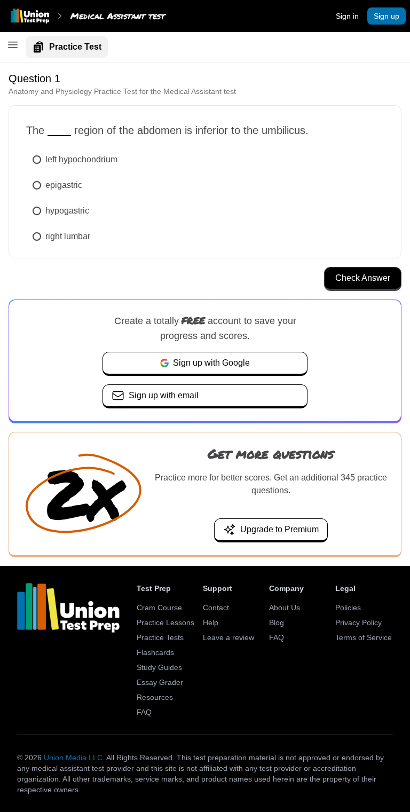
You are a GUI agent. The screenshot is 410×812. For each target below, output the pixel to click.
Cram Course (159, 607)
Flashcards (155, 652)
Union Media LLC (73, 757)
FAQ (144, 712)
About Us (284, 607)
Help (210, 622)
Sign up (386, 16)
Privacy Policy (358, 622)
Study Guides (159, 667)
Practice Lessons (165, 622)
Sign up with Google (211, 362)
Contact (216, 607)
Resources (155, 697)
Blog (276, 622)
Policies (348, 607)
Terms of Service (363, 637)
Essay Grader (160, 682)
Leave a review (228, 637)
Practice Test (75, 46)
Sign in (347, 16)
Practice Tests (160, 637)
